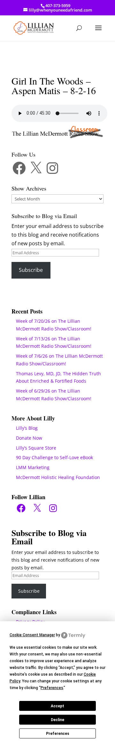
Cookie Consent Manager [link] (32, 635)
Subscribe (31, 269)
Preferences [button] (52, 688)
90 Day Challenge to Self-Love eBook (54, 457)
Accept (57, 706)
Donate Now (29, 438)
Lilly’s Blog (27, 428)
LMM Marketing (33, 467)
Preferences (57, 733)
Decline (57, 720)
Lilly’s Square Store (36, 448)
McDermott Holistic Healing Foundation (58, 477)
